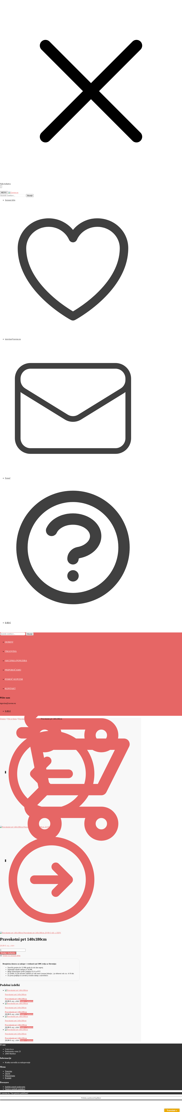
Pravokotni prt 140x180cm (16, 999)
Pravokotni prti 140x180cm (29, 719)
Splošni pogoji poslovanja (15, 1087)
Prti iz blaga (12, 719)
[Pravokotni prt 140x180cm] (16, 990)
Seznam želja (10, 200)
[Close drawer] (1, 186)
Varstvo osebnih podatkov (15, 1089)
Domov (3, 719)
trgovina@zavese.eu (13, 339)
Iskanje (30, 195)
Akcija (7, 1073)
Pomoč (7, 478)
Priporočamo (10, 1076)
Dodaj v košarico (8, 953)
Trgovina (8, 1071)
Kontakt (8, 1078)
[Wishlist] (176, 4)
